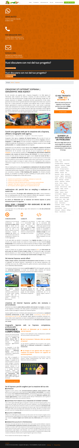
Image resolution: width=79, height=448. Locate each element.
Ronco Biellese (68, 177)
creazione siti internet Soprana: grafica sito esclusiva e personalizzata (26, 182)
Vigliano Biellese (66, 160)
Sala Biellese (62, 195)
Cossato (60, 160)
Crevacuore (61, 177)
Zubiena (65, 183)
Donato (66, 192)
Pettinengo (61, 179)
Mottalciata (62, 181)
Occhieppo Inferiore (59, 163)
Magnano (66, 201)
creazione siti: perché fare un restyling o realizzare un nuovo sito (24, 179)
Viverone (57, 181)
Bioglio (61, 188)
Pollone (62, 174)
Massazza (68, 195)
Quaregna (67, 179)
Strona (66, 185)
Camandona (57, 204)
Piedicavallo (57, 210)
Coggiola (62, 176)
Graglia (56, 177)
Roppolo (56, 190)
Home (30, 2)
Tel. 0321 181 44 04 (70, 2)
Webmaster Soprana (44, 233)
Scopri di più (62, 112)
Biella (56, 160)
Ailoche (62, 204)
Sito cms (51, 2)
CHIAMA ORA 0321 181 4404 (28, 127)
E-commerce (36, 2)
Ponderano (63, 165)
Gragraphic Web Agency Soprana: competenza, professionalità (24, 184)
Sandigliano (62, 170)
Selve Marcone (63, 211)
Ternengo (67, 204)
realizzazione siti (9, 151)
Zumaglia (57, 186)
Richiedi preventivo (59, 2)
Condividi (7, 443)
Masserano (57, 174)
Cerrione (57, 168)
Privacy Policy (57, 445)
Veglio (68, 199)
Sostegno (57, 192)
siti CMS (18, 316)
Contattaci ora (11, 68)
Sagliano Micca (68, 176)
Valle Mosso (57, 167)
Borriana (66, 188)
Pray (66, 172)
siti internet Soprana (18, 262)
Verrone (56, 183)
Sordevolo (68, 181)
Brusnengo (67, 174)
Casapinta (61, 201)
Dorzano (56, 197)
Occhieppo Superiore (64, 168)
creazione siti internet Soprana (19, 157)
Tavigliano (57, 188)
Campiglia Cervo (58, 199)
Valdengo (57, 172)
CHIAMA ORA (9, 76)
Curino (56, 201)
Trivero (61, 161)
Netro (69, 186)
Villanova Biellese (58, 208)
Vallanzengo (57, 206)
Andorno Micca (64, 167)
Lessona (56, 170)
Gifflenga (68, 210)
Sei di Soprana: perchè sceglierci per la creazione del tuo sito (23, 185)
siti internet (22, 268)
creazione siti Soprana (10, 433)
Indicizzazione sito (44, 2)
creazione (11, 254)
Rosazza (56, 211)
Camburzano (57, 185)
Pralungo (62, 172)
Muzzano (57, 195)
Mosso (56, 179)
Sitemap (49, 445)
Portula (60, 183)
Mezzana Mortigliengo (64, 197)
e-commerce (37, 314)
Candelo (56, 161)
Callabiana (63, 210)
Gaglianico (57, 165)
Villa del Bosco (62, 202)
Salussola (57, 176)
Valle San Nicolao (63, 186)
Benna (63, 185)
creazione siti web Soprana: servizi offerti (18, 180)
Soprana (61, 192)
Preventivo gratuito (13, 381)
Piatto (64, 199)
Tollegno (67, 170)
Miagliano (65, 194)
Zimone (56, 202)
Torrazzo (63, 206)
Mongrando (66, 163)
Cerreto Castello (58, 194)
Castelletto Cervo (63, 190)
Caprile (64, 208)
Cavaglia (68, 165)
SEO (38, 249)
